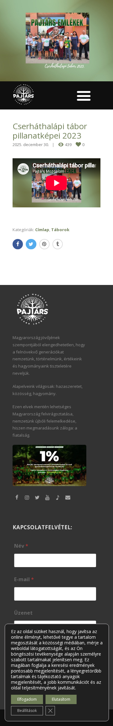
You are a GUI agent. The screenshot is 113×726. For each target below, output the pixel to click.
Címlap (42, 229)
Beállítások (27, 710)
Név (21, 546)
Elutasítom (61, 699)
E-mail (24, 579)
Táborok (60, 229)
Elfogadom (27, 699)
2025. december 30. (31, 144)
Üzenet (23, 613)
